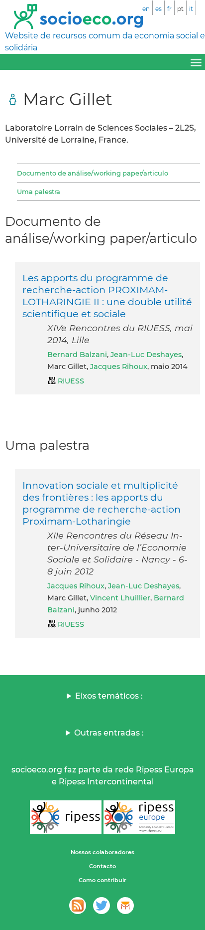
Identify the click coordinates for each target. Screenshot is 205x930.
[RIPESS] (66, 817)
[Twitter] (101, 905)
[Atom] (77, 905)
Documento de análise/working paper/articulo (92, 173)
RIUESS (71, 380)
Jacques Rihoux (118, 366)
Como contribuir (102, 880)
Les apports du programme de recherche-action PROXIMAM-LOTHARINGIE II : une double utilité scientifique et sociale (107, 296)
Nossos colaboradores (102, 852)
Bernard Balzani (77, 354)
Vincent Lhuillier (120, 597)
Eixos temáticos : (109, 696)
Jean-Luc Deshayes (146, 354)
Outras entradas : (109, 733)
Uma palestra (38, 191)
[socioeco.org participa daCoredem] (125, 905)
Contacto (102, 866)
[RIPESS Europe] (139, 817)
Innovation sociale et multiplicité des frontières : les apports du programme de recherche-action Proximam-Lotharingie (101, 503)
